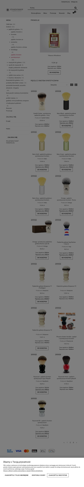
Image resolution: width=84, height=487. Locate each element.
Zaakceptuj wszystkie (58, 475)
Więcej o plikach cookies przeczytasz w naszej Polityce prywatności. (23, 471)
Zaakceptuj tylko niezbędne (16, 475)
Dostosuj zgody (38, 475)
